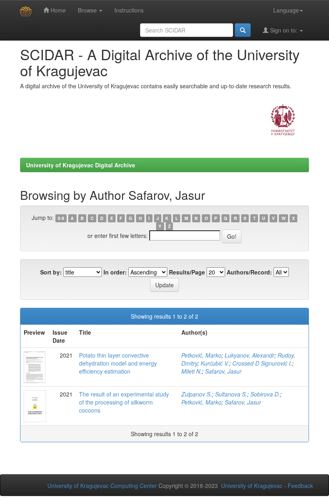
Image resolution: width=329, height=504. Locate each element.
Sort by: (51, 272)
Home (57, 10)
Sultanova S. (231, 394)
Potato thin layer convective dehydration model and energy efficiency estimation (118, 363)
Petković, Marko (201, 355)
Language (286, 10)
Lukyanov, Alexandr (249, 355)
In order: (115, 272)
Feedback (300, 486)
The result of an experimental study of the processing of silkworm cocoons (124, 402)
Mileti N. (191, 371)
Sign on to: (283, 30)
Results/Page (187, 272)
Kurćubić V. (215, 363)
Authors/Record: (249, 272)
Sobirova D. (265, 394)
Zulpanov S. (196, 394)
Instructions (129, 10)
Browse (88, 10)
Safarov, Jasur (223, 371)
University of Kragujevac (251, 486)
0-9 (61, 218)
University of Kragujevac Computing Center (102, 486)
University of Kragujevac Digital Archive (80, 165)
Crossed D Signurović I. (262, 363)
